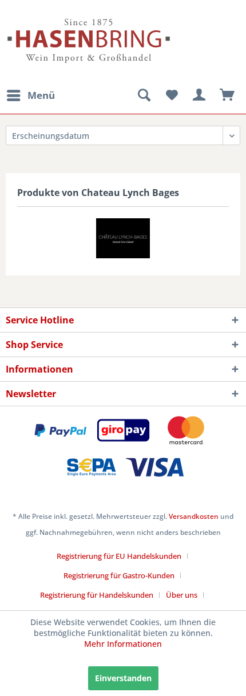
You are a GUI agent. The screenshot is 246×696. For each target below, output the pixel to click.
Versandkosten (194, 516)
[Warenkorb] (227, 95)
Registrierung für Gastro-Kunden (119, 575)
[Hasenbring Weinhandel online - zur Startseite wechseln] (64, 16)
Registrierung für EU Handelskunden (119, 556)
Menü (41, 95)
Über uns (181, 595)
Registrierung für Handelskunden (96, 595)
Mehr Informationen (123, 643)
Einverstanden (123, 678)
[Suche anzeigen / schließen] (143, 95)
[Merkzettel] (171, 95)
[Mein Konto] (199, 95)
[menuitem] (30, 95)
